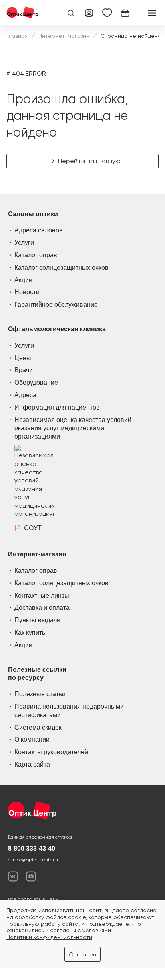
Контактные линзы (41, 595)
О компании (32, 739)
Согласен (82, 954)
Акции (23, 280)
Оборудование (36, 382)
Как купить (29, 632)
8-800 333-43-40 (31, 848)
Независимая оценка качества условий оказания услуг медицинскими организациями (72, 428)
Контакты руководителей (51, 752)
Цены (22, 358)
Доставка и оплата (42, 607)
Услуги (24, 242)
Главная (17, 36)
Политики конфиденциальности (49, 937)
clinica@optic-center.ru (34, 860)
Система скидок (38, 727)
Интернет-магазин (63, 36)
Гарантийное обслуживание (56, 304)
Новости (27, 292)
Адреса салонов (38, 230)
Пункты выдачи (37, 620)
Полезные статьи (40, 694)
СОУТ (33, 528)
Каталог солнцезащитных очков (61, 267)
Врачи (23, 370)
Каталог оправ (35, 255)
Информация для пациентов (57, 407)
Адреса (25, 395)
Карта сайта (32, 764)
